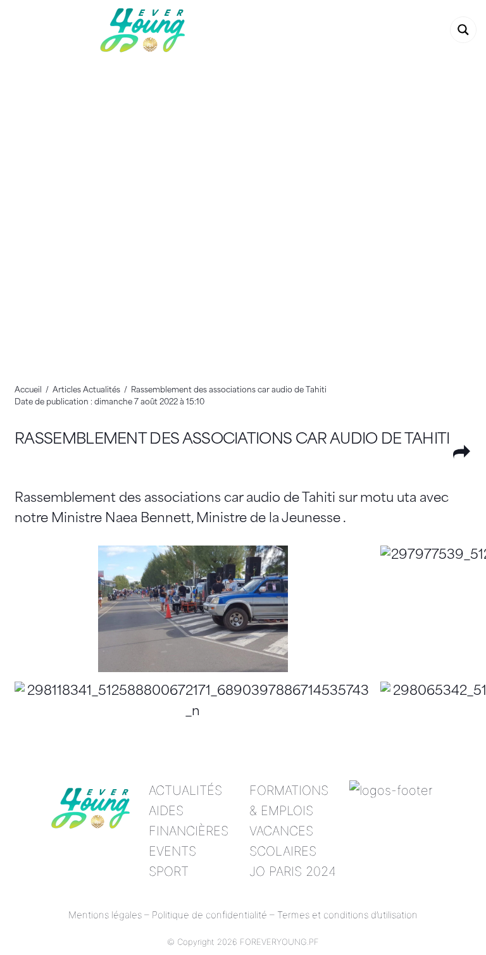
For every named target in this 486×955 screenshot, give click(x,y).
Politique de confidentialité (209, 915)
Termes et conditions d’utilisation (347, 915)
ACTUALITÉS (185, 790)
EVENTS (172, 851)
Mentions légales (105, 915)
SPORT (169, 871)
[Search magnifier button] (463, 29)
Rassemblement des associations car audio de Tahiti (232, 440)
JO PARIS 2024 (292, 871)
